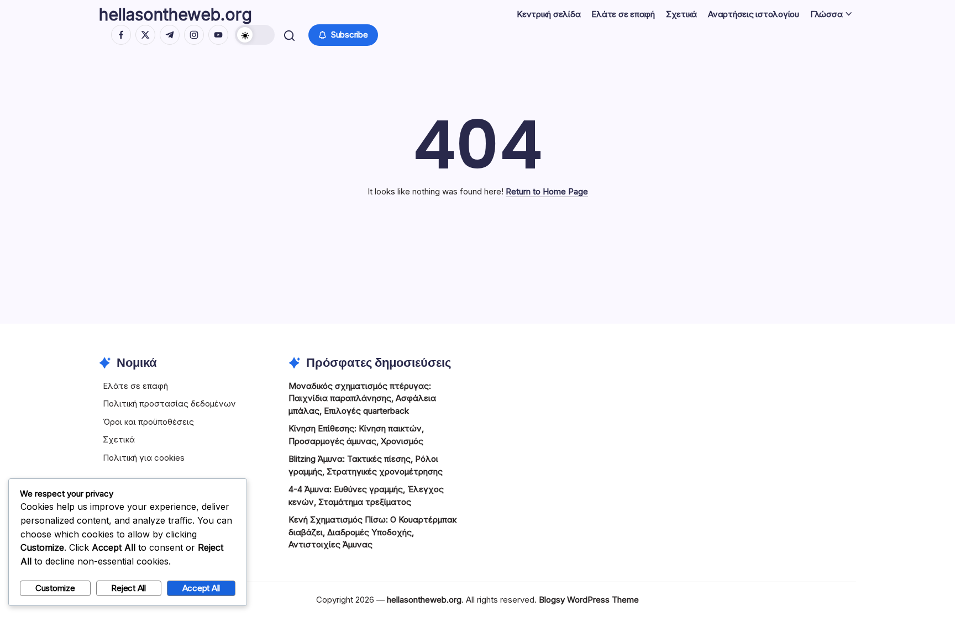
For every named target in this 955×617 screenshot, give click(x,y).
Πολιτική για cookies (144, 457)
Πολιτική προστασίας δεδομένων (169, 403)
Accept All (201, 588)
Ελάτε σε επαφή (135, 386)
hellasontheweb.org (175, 14)
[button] (255, 35)
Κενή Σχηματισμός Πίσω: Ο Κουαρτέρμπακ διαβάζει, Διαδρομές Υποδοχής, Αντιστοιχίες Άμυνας (372, 532)
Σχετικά (119, 439)
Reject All (128, 588)
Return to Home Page (547, 191)
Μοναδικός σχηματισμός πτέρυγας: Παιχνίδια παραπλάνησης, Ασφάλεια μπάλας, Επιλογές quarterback (362, 398)
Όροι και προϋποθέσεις (148, 421)
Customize (55, 588)
